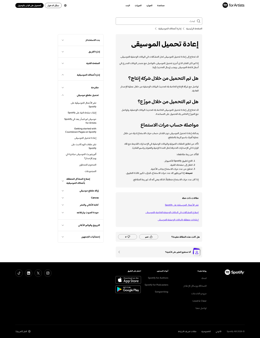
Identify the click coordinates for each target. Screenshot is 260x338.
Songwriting (161, 291)
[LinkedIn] (28, 273)
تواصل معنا (201, 308)
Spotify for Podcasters (156, 284)
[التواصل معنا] (120, 252)
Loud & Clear (200, 300)
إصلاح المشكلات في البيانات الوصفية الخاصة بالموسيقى (172, 212)
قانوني (218, 331)
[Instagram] (47, 273)
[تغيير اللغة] (65, 5)
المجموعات (90, 171)
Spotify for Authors (158, 277)
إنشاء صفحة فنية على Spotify (82, 112)
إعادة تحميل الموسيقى (85, 137)
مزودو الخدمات (199, 293)
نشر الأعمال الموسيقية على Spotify (182, 205)
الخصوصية (206, 331)
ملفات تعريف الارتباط (187, 331)
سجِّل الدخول (53, 5)
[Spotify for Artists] (234, 5)
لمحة (204, 278)
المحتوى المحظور (87, 164)
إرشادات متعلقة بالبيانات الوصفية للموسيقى (178, 219)
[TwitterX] (38, 273)
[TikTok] (19, 273)
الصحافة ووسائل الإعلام (195, 285)
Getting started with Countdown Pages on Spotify (80, 130)
